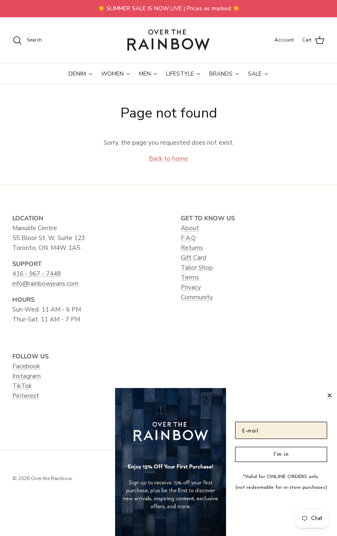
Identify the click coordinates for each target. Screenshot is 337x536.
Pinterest (25, 396)
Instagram (26, 376)
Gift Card (193, 258)
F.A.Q (188, 238)
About (190, 228)
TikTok (22, 386)
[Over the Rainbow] (168, 40)
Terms (190, 277)
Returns (192, 248)
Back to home (168, 159)
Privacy (191, 287)
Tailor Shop (197, 267)
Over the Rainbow (52, 478)
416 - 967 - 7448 (36, 274)
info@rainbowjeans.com (45, 284)
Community (197, 297)
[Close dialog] (329, 395)
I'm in (281, 454)
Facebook (26, 366)
